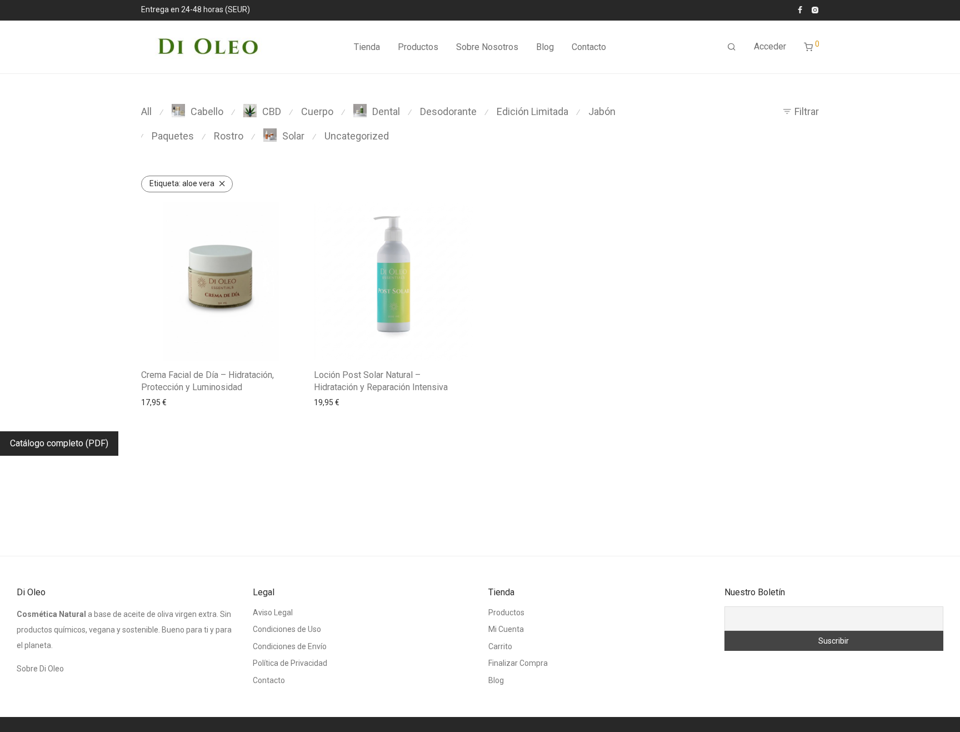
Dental (386, 111)
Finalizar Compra (518, 663)
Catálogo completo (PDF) (59, 443)
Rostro (228, 136)
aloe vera (181, 183)
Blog (545, 47)
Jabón (602, 111)
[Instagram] (815, 9)
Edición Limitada (532, 111)
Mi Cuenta (506, 629)
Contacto (589, 47)
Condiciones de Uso (287, 629)
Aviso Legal (273, 612)
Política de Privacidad (290, 663)
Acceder (770, 46)
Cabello (207, 111)
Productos (418, 47)
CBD (271, 111)
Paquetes (173, 136)
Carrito (500, 646)
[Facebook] (800, 9)
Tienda (367, 47)
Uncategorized (356, 136)
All (146, 111)
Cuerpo (317, 111)
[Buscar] (731, 47)
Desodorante (448, 111)
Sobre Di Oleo (40, 668)
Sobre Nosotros (487, 47)
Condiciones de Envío (290, 646)
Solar (293, 136)
